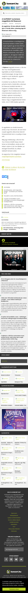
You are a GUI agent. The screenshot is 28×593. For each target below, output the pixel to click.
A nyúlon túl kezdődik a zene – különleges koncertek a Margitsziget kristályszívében (14, 200)
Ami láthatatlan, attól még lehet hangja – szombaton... (13, 228)
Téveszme (17, 375)
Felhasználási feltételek (14, 529)
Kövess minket (5, 355)
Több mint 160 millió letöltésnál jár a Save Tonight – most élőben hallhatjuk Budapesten (14, 299)
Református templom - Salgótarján (7, 405)
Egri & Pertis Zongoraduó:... (7, 452)
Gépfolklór (4, 382)
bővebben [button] (21, 585)
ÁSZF (14, 526)
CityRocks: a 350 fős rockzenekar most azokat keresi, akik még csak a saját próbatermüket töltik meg (14, 206)
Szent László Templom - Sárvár (21, 395)
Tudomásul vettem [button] (14, 589)
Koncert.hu (4, 361)
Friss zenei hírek (6, 274)
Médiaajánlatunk (14, 515)
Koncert (10, 520)
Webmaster (14, 531)
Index (10, 61)
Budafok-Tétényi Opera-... (21, 442)
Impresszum (14, 513)
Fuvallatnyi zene (19, 451)
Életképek (17, 471)
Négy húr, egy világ (20, 462)
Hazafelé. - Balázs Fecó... (7, 442)
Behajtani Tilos (19, 382)
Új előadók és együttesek (8, 367)
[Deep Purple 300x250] (14, 269)
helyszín (18, 520)
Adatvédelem (14, 524)
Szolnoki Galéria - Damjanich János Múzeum (21, 405)
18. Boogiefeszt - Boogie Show (21, 482)
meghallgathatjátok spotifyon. (12, 156)
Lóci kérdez (7, 187)
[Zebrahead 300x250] (14, 429)
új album (14, 167)
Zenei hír (11, 23)
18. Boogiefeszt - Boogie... (7, 482)
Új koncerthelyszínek (7, 385)
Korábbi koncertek (14, 522)
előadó (14, 520)
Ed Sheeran (12, 169)
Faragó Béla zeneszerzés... (7, 462)
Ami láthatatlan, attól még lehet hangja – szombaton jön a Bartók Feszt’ (13, 191)
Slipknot (7, 167)
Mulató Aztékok (5, 375)
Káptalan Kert (5, 393)
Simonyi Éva (18, 23)
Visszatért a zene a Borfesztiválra (13, 196)
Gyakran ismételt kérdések (14, 517)
